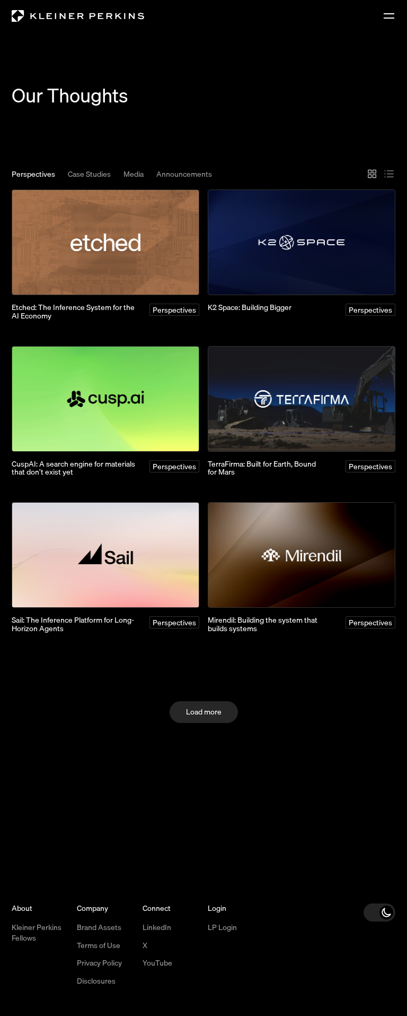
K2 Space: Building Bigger (249, 307)
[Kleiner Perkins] (78, 16)
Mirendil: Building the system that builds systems (262, 624)
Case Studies (89, 174)
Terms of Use (98, 945)
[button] (379, 912)
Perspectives (33, 174)
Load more (204, 712)
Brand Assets (99, 927)
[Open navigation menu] (389, 16)
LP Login (222, 927)
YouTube (157, 963)
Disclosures (96, 981)
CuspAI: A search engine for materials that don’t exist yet (73, 468)
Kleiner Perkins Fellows (36, 933)
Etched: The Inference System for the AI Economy (73, 312)
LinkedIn (157, 927)
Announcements (184, 174)
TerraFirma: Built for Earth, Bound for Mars (262, 468)
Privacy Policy (99, 963)
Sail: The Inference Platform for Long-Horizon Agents (73, 624)
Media (133, 174)
